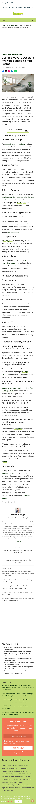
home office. (25, 224)
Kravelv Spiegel (8, 67)
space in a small (8, 473)
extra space (21, 203)
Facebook (18, 541)
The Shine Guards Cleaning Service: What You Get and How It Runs (18, 6)
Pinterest (30, 539)
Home (3, 25)
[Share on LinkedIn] (12, 71)
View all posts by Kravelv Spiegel (18, 518)
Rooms (4, 54)
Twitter (24, 539)
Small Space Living (12, 25)
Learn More (10, 801)
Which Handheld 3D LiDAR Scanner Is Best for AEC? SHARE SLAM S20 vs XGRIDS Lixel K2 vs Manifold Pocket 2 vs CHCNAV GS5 (18, 574)
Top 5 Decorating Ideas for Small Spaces (18, 652)
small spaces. (13, 232)
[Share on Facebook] (3, 71)
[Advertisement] (18, 41)
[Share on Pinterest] (9, 71)
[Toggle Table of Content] (26, 130)
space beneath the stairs (15, 144)
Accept (18, 801)
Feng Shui (18, 429)
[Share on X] (6, 71)
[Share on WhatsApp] (15, 71)
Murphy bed (7, 241)
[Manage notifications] (32, 800)
